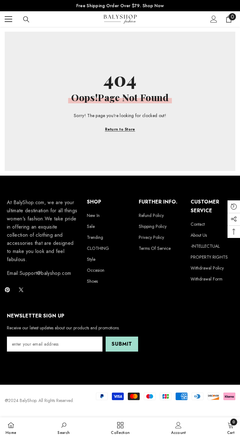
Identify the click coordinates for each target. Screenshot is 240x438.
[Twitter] (21, 289)
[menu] (8, 19)
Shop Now (153, 6)
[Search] (26, 19)
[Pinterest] (7, 289)
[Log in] (213, 19)
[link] (63, 428)
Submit (122, 344)
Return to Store (120, 129)
